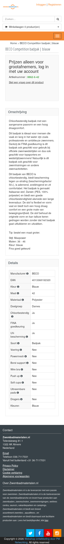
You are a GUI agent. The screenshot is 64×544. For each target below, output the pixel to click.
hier (46, 520)
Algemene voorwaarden (16, 476)
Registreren (54, 4)
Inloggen (41, 4)
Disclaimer (8, 469)
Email (6, 453)
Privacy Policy (10, 465)
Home (13, 43)
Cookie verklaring (12, 472)
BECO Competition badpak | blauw (39, 43)
